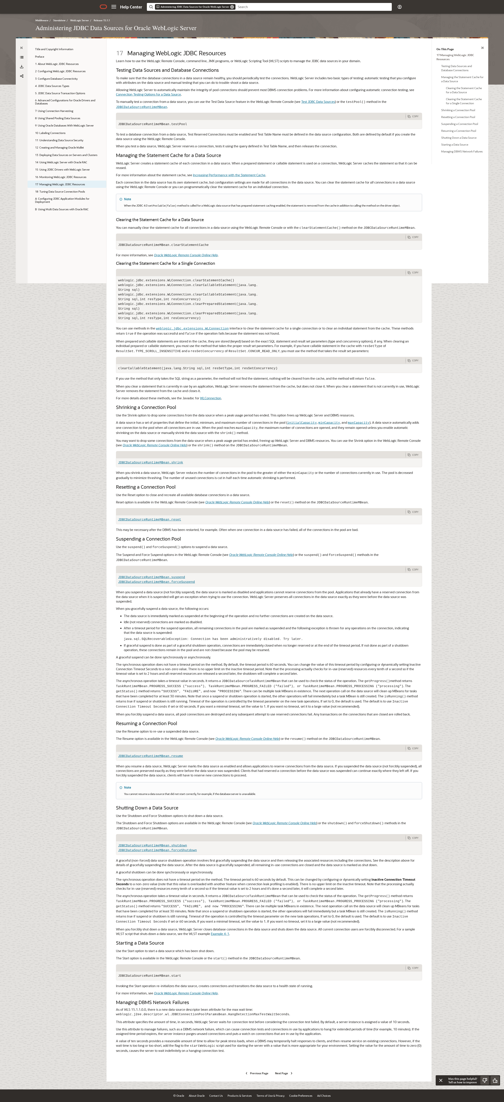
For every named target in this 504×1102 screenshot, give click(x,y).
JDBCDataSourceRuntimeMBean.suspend (151, 577)
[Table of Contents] (21, 47)
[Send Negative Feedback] (484, 1080)
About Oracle (197, 1095)
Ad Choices (324, 1095)
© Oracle (178, 1095)
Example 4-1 (220, 934)
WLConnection (210, 398)
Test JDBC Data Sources (318, 102)
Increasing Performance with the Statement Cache (229, 175)
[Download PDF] (21, 66)
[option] (460, 56)
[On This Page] (482, 47)
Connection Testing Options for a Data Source (148, 94)
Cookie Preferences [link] (300, 1095)
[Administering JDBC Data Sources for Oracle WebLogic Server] (21, 57)
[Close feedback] (440, 1080)
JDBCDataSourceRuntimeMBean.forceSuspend (156, 582)
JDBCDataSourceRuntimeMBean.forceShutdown (157, 850)
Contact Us (216, 1095)
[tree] (67, 129)
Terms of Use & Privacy (270, 1095)
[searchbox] (313, 7)
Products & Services (240, 1095)
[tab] (261, 116)
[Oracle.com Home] (103, 7)
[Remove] (232, 7)
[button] (114, 6)
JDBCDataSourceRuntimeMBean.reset (149, 519)
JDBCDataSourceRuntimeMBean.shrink (150, 462)
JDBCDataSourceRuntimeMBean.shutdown (152, 845)
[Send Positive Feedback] (495, 1080)
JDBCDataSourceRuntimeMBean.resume (150, 756)
